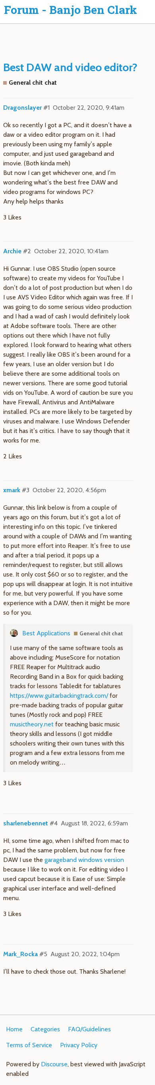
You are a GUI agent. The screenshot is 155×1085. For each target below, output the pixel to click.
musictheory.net (32, 724)
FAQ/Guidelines (89, 1029)
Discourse (54, 1064)
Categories (45, 1029)
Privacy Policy (78, 1045)
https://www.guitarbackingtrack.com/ (59, 695)
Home (14, 1029)
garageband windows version (84, 860)
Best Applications (46, 633)
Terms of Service (29, 1045)
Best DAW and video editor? (70, 67)
